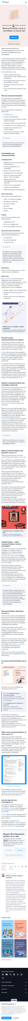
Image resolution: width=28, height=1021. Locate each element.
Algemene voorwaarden (10, 855)
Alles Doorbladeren (6, 959)
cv (16, 65)
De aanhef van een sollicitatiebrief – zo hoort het (19, 926)
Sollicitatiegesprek (7, 941)
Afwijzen (21, 1012)
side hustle (7, 278)
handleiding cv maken (7, 808)
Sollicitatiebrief (18, 921)
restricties (13, 555)
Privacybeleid (19, 855)
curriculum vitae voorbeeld (13, 793)
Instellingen (16, 1018)
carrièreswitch (5, 419)
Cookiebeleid (10, 1014)
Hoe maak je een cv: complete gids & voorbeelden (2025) (20, 945)
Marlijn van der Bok (20, 25)
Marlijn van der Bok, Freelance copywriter (14, 876)
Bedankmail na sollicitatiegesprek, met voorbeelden (8, 944)
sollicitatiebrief (11, 826)
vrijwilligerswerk (8, 114)
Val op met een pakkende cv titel (7, 924)
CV (3, 921)
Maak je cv (14, 37)
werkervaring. (22, 457)
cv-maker (16, 822)
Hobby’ (3, 352)
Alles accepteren (6, 1018)
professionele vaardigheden (9, 403)
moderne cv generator (18, 644)
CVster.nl (4, 814)
